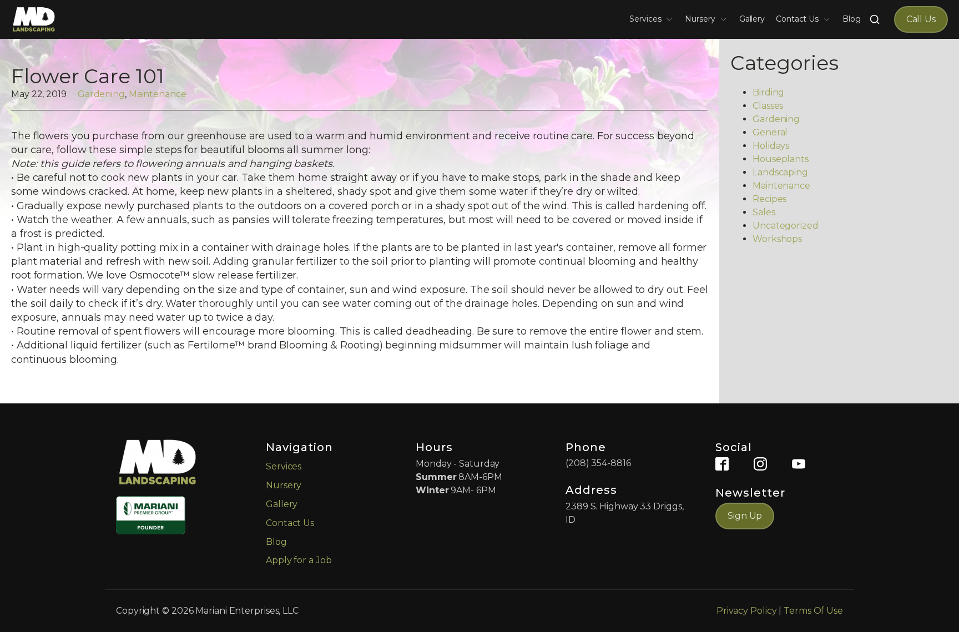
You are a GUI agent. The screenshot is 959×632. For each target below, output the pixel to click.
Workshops (777, 239)
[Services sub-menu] (672, 19)
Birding (768, 92)
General (770, 132)
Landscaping (780, 172)
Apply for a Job (299, 560)
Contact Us (797, 19)
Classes (768, 105)
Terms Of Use (813, 610)
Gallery (752, 19)
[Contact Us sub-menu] (829, 19)
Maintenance (157, 94)
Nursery (700, 19)
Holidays (771, 145)
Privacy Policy (746, 610)
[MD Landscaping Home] (34, 19)
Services (645, 19)
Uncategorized (786, 225)
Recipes (769, 199)
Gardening (101, 94)
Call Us (921, 19)
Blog (851, 19)
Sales (764, 212)
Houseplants (781, 159)
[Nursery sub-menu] (726, 19)
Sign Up (745, 515)
